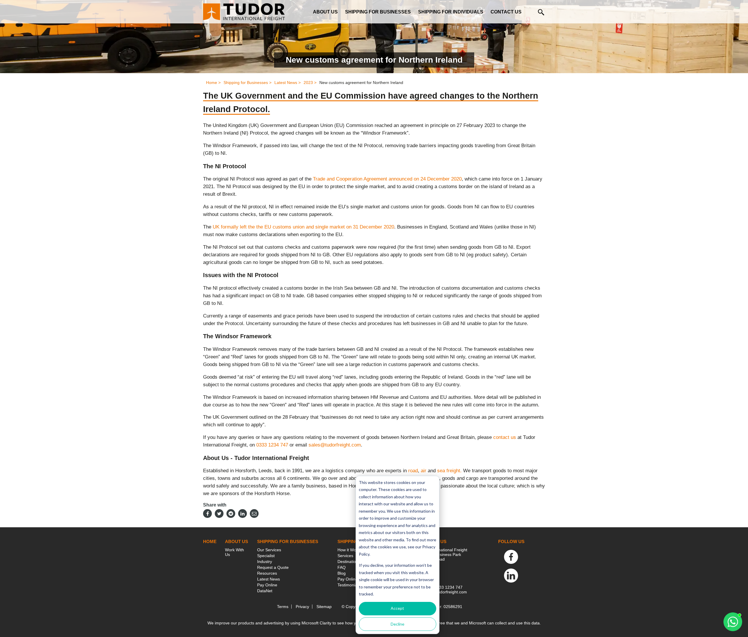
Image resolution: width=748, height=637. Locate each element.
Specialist (266, 555)
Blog (341, 573)
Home (210, 541)
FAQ (341, 567)
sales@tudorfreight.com (335, 445)
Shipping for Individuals (450, 11)
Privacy (302, 606)
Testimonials (348, 585)
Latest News (268, 579)
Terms (282, 606)
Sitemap (324, 606)
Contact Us (506, 11)
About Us (325, 11)
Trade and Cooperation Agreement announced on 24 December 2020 (387, 179)
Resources (267, 573)
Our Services (269, 549)
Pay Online (267, 585)
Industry (264, 561)
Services (345, 555)
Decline (397, 623)
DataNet (264, 590)
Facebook (511, 557)
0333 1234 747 (272, 445)
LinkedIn (511, 576)
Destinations (348, 561)
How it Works (349, 549)
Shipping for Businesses (378, 11)
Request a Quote (273, 567)
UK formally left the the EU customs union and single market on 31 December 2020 (303, 227)
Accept (397, 608)
